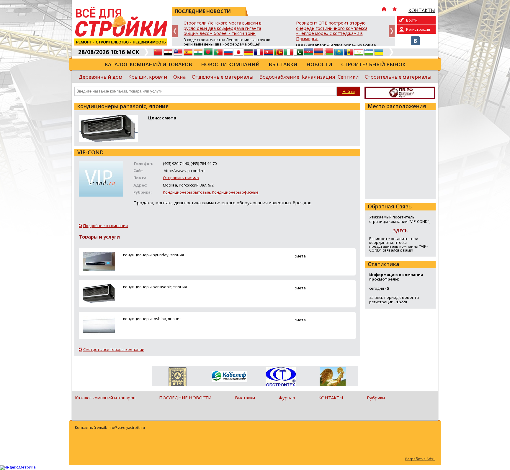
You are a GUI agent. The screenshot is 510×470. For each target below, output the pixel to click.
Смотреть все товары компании (113, 349)
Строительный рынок (373, 64)
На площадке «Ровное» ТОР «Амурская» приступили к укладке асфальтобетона (370, 25)
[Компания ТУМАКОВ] (332, 377)
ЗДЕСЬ (400, 231)
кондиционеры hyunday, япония (153, 254)
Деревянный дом (100, 76)
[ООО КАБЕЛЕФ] (229, 377)
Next (392, 31)
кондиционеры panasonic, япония (155, 286)
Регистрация (418, 29)
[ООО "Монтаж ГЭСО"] (177, 377)
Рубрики (376, 398)
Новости (319, 64)
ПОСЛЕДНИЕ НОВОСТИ (185, 398)
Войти (412, 20)
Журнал (287, 398)
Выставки (283, 64)
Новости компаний (230, 64)
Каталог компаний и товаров (148, 64)
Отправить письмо (181, 177)
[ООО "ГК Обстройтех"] (281, 377)
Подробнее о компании (105, 225)
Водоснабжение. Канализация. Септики (309, 76)
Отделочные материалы (223, 76)
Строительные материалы (398, 76)
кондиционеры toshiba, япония (152, 318)
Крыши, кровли (147, 76)
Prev (175, 31)
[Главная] (384, 10)
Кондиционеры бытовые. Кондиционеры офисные (211, 192)
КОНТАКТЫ (330, 398)
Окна (179, 76)
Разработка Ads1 (420, 458)
